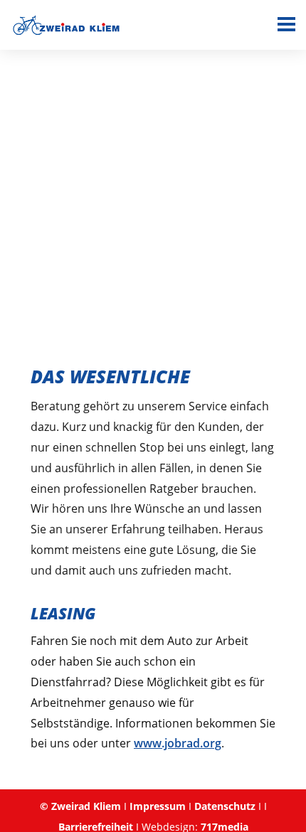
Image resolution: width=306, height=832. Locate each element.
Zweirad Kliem (86, 806)
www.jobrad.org (177, 743)
